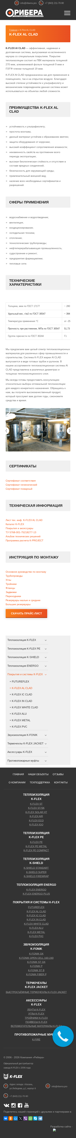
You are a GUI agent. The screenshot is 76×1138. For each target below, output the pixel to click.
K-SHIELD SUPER (36, 872)
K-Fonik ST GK (36, 962)
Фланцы (10, 588)
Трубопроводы (14, 575)
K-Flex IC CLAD (22, 694)
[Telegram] (40, 1118)
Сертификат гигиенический (21, 484)
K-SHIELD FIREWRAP (36, 876)
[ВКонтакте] (6, 1118)
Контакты (61, 782)
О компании (17, 782)
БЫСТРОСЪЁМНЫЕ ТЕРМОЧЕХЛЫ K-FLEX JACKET (36, 992)
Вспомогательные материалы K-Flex (36, 1026)
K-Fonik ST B (36, 970)
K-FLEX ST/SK (36, 807)
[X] (20, 1118)
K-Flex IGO (36, 824)
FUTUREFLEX (20, 681)
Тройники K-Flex (36, 1017)
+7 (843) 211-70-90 (54, 3)
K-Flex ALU (19, 713)
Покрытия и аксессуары (19, 528)
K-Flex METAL (21, 720)
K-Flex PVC (19, 726)
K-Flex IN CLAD (22, 700)
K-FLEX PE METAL (36, 846)
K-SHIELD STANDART (36, 867)
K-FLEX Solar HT (36, 812)
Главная (13, 30)
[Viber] (25, 1118)
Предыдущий (5, 430)
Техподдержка (40, 782)
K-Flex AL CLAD (23, 34)
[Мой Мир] (15, 1118)
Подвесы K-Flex (36, 1022)
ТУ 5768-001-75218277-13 (21, 532)
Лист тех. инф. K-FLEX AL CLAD (24, 520)
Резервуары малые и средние (23, 600)
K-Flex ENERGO (36, 889)
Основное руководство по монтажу (26, 571)
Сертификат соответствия (21, 480)
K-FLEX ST (36, 803)
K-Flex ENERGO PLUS (36, 893)
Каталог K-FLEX (15, 524)
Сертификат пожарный (19, 488)
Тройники (11, 584)
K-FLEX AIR (36, 816)
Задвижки (11, 592)
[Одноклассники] (10, 1118)
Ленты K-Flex (36, 1009)
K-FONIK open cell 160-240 (36, 958)
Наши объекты (38, 774)
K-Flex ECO (36, 820)
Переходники (13, 596)
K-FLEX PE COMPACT (36, 850)
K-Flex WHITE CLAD (25, 707)
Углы (8, 579)
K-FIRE (36, 1039)
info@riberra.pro (28, 3)
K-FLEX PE (36, 842)
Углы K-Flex (36, 1013)
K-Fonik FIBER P (36, 974)
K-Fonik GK (36, 953)
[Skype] (35, 1118)
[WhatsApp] (30, 1118)
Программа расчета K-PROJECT (24, 540)
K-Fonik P (36, 966)
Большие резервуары (18, 604)
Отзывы (58, 774)
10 (50, 447)
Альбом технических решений (23, 536)
